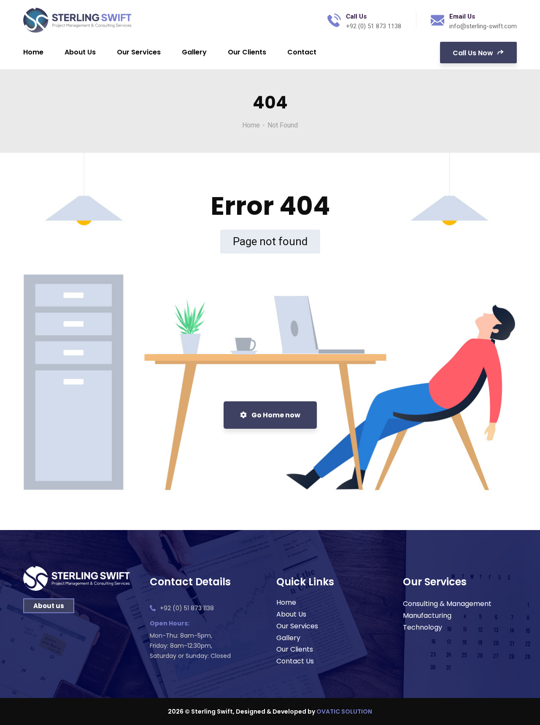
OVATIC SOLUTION (344, 711)
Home (251, 125)
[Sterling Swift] (77, 20)
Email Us (462, 16)
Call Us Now (474, 53)
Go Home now (275, 415)
